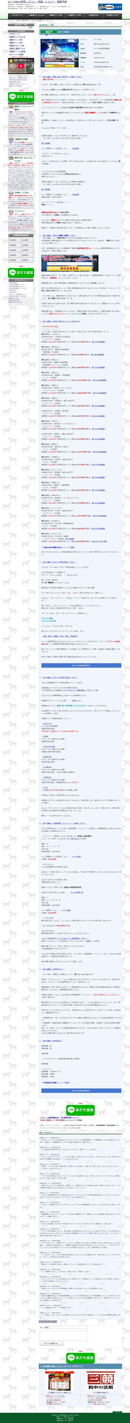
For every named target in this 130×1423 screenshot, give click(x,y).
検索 (30, 27)
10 (53, 1321)
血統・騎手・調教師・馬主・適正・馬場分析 (60, 636)
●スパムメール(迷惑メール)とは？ (19, 75)
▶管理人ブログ (112, 16)
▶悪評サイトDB (74, 16)
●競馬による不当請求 (15, 86)
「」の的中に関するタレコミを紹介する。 (61, 321)
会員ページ (76, 701)
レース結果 (76, 857)
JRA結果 (75, 148)
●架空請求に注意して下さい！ (18, 84)
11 (56, 1321)
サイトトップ (72, 575)
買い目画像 (45, 143)
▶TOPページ (17, 16)
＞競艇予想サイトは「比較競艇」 (65, 1418)
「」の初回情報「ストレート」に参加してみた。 (64, 823)
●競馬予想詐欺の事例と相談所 (18, 80)
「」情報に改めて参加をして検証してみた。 (62, 77)
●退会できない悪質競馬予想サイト (19, 77)
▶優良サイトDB (55, 16)
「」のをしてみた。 (59, 235)
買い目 (73, 839)
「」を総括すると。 (52, 969)
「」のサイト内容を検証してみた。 (58, 562)
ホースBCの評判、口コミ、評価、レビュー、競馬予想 (37, 1)
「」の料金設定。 (52, 1041)
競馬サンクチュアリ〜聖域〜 (72, 1120)
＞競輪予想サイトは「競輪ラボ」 (65, 1420)
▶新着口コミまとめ (36, 16)
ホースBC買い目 (77, 892)
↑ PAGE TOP (117, 1412)
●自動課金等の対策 (14, 82)
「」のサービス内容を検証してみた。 (59, 677)
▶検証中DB (93, 16)
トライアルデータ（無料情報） (74, 690)
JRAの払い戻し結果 (99, 541)
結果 (87, 941)
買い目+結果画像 (98, 342)
